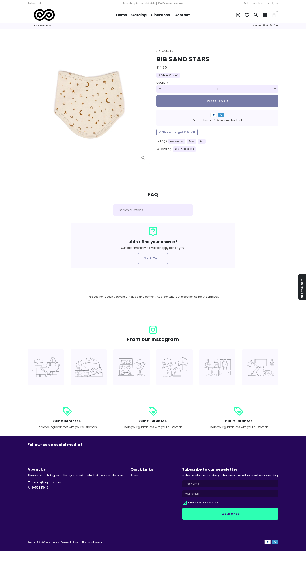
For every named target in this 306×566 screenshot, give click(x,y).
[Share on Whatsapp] (274, 25)
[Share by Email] (277, 25)
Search (135, 475)
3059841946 (38, 487)
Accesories (176, 141)
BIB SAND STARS (42, 25)
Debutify (97, 542)
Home (121, 14)
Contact (182, 14)
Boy (202, 141)
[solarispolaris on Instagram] (153, 330)
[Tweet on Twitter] (267, 25)
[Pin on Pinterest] (271, 25)
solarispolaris (52, 542)
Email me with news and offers (204, 502)
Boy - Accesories (184, 148)
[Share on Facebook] (264, 25)
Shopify (76, 542)
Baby (191, 141)
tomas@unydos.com (44, 482)
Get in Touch (153, 258)
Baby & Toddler (165, 51)
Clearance (160, 14)
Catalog (139, 14)
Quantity (162, 82)
